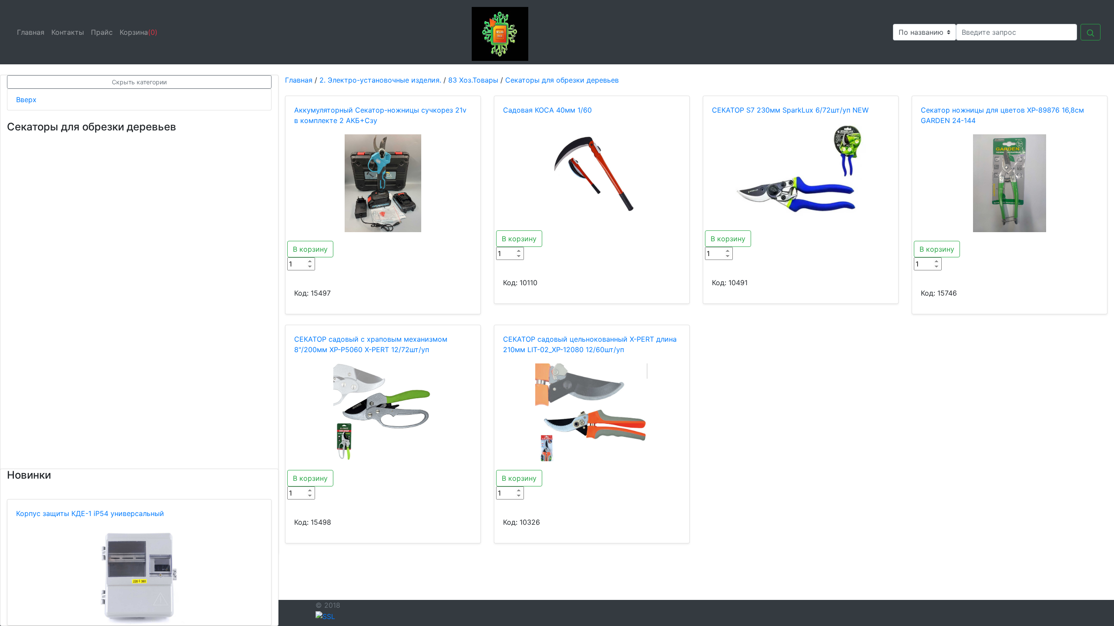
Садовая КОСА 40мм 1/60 (547, 110)
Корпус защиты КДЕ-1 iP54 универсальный (90, 513)
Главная (32, 32)
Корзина (139, 32)
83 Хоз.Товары (473, 80)
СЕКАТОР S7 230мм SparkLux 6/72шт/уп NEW (790, 110)
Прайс (103, 32)
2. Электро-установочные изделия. (380, 80)
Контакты (69, 32)
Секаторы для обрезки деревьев (562, 80)
